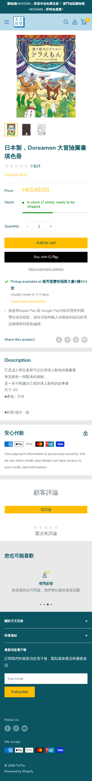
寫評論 (46, 509)
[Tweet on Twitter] (76, 339)
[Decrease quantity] (27, 226)
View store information (28, 301)
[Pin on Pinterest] (67, 339)
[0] (84, 22)
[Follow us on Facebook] (7, 728)
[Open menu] (6, 22)
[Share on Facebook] (59, 339)
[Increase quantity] (51, 226)
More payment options (46, 269)
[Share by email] (84, 339)
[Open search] (66, 22)
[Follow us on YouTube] (24, 728)
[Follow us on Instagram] (16, 728)
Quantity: (12, 226)
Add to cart (46, 242)
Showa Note (15, 175)
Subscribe (19, 691)
